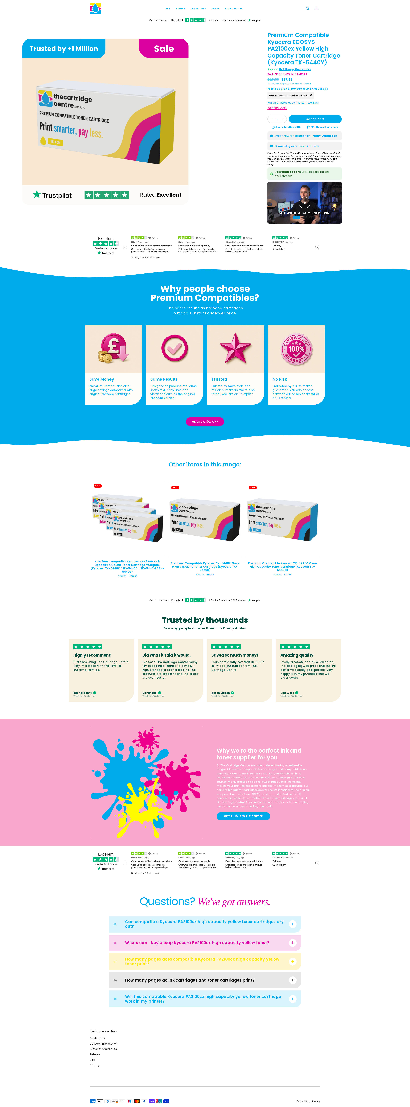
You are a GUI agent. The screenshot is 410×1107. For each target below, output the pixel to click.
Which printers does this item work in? (293, 102)
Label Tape (198, 8)
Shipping (284, 84)
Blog (93, 1060)
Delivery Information (104, 1043)
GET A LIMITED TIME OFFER (243, 816)
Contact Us (234, 8)
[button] (307, 8)
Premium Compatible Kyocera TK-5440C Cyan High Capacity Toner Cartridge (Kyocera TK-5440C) (282, 566)
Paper (215, 8)
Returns (95, 1054)
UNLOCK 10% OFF (205, 422)
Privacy (95, 1065)
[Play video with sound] (304, 202)
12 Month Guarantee (103, 1049)
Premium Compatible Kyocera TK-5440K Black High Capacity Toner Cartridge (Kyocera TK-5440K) (205, 566)
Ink (168, 8)
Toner (180, 8)
